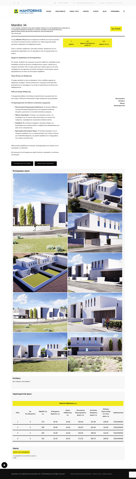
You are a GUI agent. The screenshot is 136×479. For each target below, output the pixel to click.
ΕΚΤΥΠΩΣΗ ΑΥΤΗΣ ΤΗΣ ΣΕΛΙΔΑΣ (22, 163)
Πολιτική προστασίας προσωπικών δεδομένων (80, 473)
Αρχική (48, 11)
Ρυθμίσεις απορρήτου (107, 473)
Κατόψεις (121, 101)
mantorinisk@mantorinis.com (85, 3)
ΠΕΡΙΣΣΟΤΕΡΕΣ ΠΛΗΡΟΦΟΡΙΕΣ (45, 163)
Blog (105, 11)
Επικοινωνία (115, 11)
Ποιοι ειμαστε (60, 11)
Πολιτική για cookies (96, 473)
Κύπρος (95, 11)
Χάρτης (122, 103)
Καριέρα (86, 11)
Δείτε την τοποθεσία (21, 452)
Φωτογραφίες (120, 98)
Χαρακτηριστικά (119, 105)
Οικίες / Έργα (74, 11)
